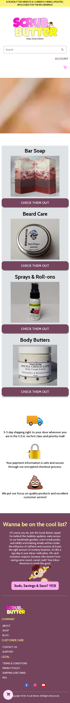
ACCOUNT (61, 58)
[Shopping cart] (65, 67)
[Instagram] (35, 685)
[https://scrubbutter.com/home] (35, 27)
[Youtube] (43, 685)
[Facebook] (26, 685)
